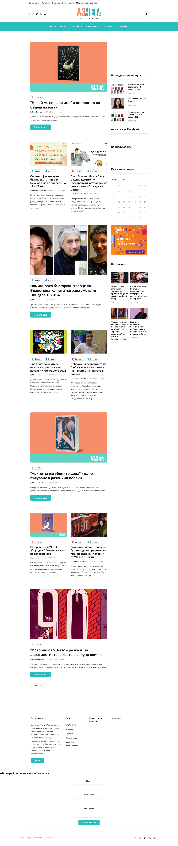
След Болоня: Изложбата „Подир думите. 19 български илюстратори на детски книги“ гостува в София (89, 183)
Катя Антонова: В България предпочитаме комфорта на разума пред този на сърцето (138, 292)
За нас (38, 760)
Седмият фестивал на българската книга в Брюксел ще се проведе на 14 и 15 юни (48, 181)
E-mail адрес (89, 808)
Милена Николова (39, 190)
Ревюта (63, 26)
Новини (76, 26)
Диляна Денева (38, 558)
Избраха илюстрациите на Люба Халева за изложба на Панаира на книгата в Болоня (88, 369)
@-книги (108, 26)
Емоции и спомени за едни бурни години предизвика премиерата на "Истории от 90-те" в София (88, 552)
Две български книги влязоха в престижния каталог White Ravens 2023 (48, 367)
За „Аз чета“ (34, 3)
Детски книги (68, 3)
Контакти (46, 3)
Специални (91, 26)
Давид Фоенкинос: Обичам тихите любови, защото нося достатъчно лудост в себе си (138, 328)
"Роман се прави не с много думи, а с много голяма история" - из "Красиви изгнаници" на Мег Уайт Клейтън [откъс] (119, 330)
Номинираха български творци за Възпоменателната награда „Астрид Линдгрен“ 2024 (63, 290)
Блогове (123, 26)
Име (89, 781)
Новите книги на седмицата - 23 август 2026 (136, 86)
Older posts (37, 685)
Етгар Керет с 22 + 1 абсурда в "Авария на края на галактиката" (48, 550)
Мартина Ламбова (39, 483)
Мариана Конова (79, 561)
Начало (52, 26)
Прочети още (40, 127)
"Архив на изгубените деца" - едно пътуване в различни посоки (61, 475)
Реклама (56, 3)
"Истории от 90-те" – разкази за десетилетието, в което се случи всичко (66, 652)
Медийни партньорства (86, 3)
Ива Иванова (37, 112)
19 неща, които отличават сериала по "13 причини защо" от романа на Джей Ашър (119, 292)
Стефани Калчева (38, 659)
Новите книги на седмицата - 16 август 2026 (136, 114)
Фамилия (89, 795)
